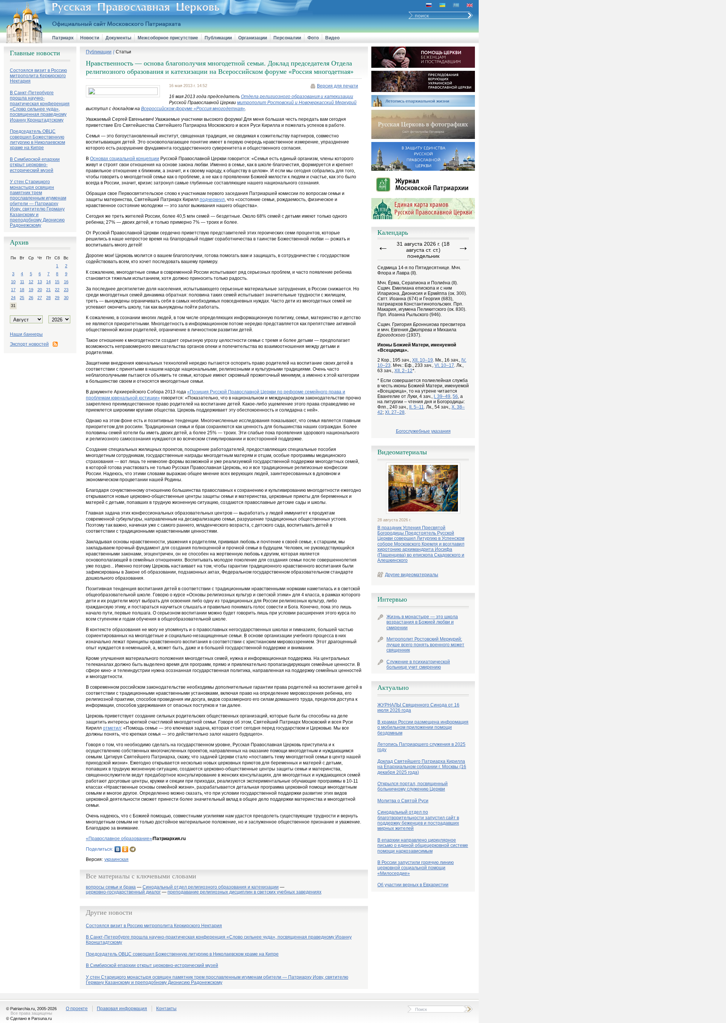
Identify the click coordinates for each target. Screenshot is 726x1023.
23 (66, 289)
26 (31, 297)
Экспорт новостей (29, 344)
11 (22, 281)
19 (31, 289)
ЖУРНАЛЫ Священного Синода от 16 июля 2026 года (418, 707)
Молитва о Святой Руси (402, 800)
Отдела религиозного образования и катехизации (297, 96)
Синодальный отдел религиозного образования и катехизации (211, 887)
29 (57, 297)
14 (48, 281)
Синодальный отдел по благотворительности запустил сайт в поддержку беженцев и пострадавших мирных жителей (418, 820)
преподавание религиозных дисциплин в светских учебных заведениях (244, 892)
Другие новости (109, 912)
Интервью (392, 599)
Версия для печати (337, 86)
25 (22, 297)
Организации (252, 38)
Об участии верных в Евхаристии (412, 884)
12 (31, 281)
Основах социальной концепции (124, 158)
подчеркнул (212, 199)
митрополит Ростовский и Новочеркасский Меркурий (297, 102)
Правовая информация (122, 1008)
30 (66, 297)
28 (48, 297)
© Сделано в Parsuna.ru (29, 1018)
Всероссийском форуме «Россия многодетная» (193, 108)
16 (66, 281)
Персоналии (287, 38)
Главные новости (35, 53)
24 (13, 297)
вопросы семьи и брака (111, 887)
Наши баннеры (26, 334)
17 (13, 289)
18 (22, 289)
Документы (118, 38)
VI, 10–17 (444, 365)
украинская (116, 859)
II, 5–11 (416, 407)
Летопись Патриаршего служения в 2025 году (421, 747)
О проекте (77, 1008)
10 (13, 281)
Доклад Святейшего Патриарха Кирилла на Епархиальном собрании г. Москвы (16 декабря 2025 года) (421, 767)
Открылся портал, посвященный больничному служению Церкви (412, 786)
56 (455, 396)
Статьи (123, 52)
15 (57, 281)
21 (48, 289)
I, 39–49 (442, 396)
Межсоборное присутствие (168, 38)
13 (39, 281)
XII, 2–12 (403, 370)
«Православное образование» (119, 838)
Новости (89, 38)
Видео (332, 38)
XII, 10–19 (422, 360)
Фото (313, 38)
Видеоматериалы (402, 452)
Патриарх (63, 38)
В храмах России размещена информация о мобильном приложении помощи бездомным (422, 727)
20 (39, 289)
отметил (112, 728)
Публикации (218, 38)
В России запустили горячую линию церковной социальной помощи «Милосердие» (415, 868)
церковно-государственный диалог (123, 892)
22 (57, 289)
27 (39, 297)
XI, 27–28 (395, 412)
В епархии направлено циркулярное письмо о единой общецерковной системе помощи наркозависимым (422, 845)
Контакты (166, 1008)
